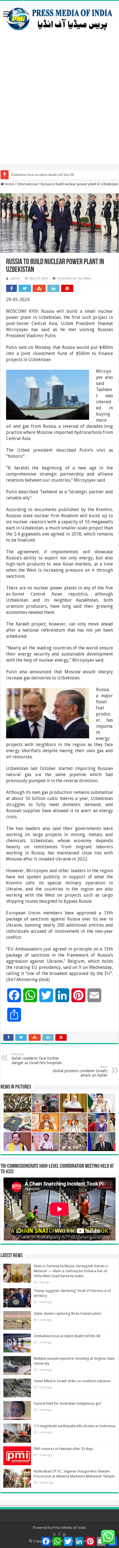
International (27, 184)
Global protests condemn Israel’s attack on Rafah (80, 1071)
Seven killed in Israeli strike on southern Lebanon (72, 1381)
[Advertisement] (59, 105)
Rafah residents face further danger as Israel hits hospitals (37, 1058)
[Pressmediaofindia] (59, 17)
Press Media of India (69, 1528)
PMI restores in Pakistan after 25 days (63, 1449)
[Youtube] (64, 1534)
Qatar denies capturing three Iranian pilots (67, 1313)
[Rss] (54, 1534)
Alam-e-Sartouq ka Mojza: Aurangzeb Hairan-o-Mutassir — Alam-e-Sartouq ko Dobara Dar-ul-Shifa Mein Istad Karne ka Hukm (71, 1271)
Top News (84, 278)
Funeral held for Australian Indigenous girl (67, 1403)
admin (15, 278)
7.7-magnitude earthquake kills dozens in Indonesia (74, 1426)
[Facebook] (59, 1534)
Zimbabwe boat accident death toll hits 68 (42, 174)
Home (9, 184)
